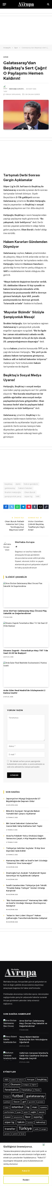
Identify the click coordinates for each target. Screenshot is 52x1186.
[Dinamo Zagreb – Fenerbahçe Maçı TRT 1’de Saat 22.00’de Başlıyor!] (26, 634)
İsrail (23, 1134)
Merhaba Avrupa (16, 89)
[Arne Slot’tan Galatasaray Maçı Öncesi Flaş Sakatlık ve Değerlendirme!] (26, 595)
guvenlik (32, 1102)
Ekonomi (15, 1084)
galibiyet (8, 1102)
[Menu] (4, 4)
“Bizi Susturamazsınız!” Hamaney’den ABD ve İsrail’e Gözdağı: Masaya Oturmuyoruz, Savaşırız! (26, 903)
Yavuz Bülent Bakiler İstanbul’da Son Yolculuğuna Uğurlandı (33, 1039)
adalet (13, 1080)
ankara (21, 1080)
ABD (6, 1080)
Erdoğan (26, 1085)
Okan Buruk (29, 492)
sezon (42, 1112)
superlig (38, 1117)
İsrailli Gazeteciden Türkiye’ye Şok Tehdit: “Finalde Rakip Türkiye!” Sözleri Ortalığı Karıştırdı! (26, 888)
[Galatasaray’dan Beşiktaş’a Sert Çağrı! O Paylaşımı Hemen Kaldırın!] (26, 114)
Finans (7, 1097)
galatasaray (10, 488)
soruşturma (18, 1117)
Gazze (17, 1101)
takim (21, 1122)
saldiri (26, 1112)
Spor (5, 57)
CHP (6, 1085)
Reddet (26, 1180)
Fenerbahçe (26, 1090)
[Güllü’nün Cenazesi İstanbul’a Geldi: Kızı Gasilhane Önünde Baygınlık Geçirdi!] (10, 1055)
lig (28, 1107)
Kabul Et (26, 1171)
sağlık (33, 1112)
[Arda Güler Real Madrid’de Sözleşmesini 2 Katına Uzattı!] (26, 674)
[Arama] (48, 4)
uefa (36, 1129)
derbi (18, 484)
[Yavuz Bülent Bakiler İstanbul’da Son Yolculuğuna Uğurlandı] (10, 1039)
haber (7, 1107)
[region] (26, 1164)
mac (34, 1107)
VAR (37, 496)
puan (19, 1112)
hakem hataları (25, 488)
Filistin (37, 1090)
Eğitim (34, 1085)
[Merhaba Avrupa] (26, 4)
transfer (10, 1128)
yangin (43, 1129)
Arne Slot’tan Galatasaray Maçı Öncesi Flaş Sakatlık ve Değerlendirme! (25, 612)
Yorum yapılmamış (13, 94)
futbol (17, 1096)
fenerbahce (12, 1089)
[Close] (47, 1144)
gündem (40, 1102)
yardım (7, 1134)
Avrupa (30, 1079)
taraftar (30, 1122)
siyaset (8, 1117)
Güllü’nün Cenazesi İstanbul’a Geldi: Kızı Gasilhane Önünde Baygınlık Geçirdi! (33, 1056)
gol (24, 1101)
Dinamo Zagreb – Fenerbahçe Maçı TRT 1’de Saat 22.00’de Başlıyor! (25, 651)
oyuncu (43, 1107)
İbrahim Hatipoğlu (13, 492)
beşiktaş (8, 484)
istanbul (17, 1107)
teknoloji (40, 1122)
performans (9, 1112)
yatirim (15, 1134)
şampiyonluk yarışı (13, 496)
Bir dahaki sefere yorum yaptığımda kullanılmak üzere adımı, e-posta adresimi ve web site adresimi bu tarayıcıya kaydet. (26, 764)
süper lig (28, 496)
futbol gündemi (31, 484)
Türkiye (25, 1128)
